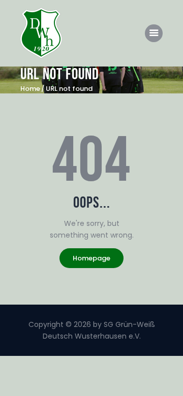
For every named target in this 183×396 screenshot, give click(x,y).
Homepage (91, 258)
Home (30, 88)
